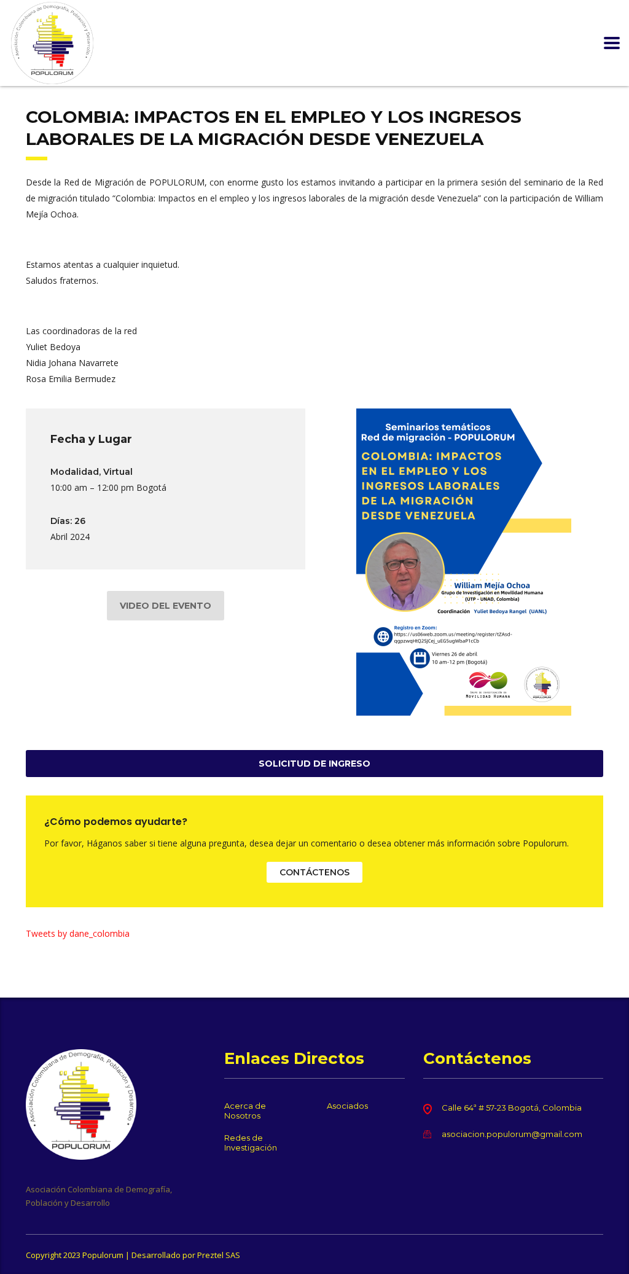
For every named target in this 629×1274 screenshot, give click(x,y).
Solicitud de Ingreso (314, 763)
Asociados (347, 1106)
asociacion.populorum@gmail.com (512, 1134)
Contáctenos (314, 872)
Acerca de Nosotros (245, 1110)
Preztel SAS (218, 1254)
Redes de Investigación (250, 1142)
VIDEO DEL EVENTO (165, 605)
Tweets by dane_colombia (78, 933)
